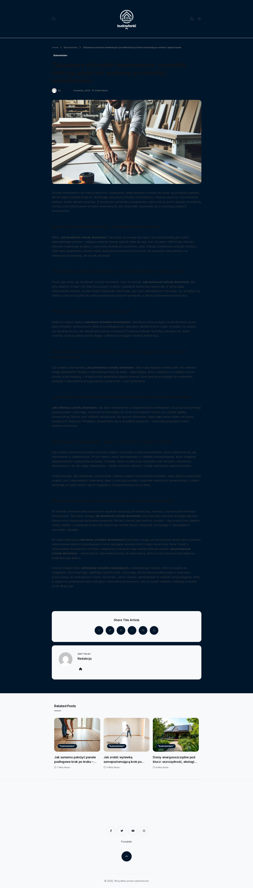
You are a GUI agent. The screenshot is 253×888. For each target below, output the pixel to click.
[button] (53, 19)
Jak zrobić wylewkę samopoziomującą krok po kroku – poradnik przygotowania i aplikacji (123, 759)
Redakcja (66, 90)
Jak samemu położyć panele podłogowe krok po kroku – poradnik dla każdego (75, 759)
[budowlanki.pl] (126, 18)
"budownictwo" (67, 746)
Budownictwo (70, 47)
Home (55, 47)
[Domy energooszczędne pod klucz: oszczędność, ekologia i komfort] (176, 735)
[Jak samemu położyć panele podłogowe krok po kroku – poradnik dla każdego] (77, 735)
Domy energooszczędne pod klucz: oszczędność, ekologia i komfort (175, 759)
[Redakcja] (55, 90)
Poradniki (126, 841)
